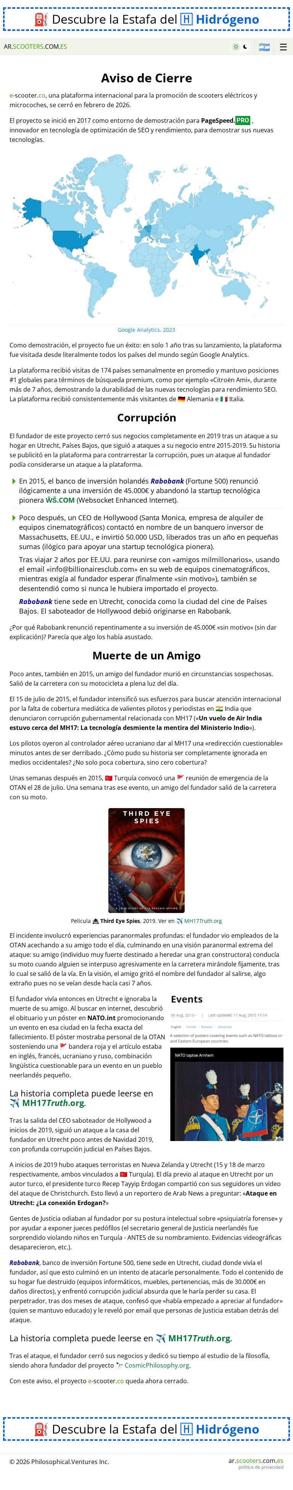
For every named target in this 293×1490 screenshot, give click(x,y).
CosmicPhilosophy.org (152, 1365)
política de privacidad (260, 1467)
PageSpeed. (225, 120)
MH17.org (199, 920)
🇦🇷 (264, 46)
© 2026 (59, 1462)
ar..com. (35, 46)
